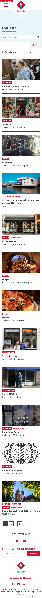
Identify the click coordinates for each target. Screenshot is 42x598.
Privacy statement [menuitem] (7, 592)
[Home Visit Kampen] (21, 6)
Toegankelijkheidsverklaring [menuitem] (24, 592)
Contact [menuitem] (38, 592)
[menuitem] (36, 45)
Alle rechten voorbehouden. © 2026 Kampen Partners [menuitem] (20, 589)
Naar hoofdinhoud (6, 1)
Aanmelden (33, 553)
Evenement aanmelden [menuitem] (22, 594)
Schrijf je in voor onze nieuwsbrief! (18, 548)
